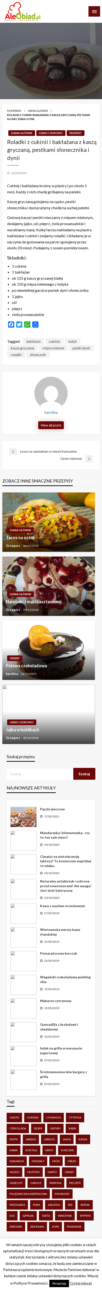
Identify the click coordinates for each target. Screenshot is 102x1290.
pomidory (62, 1194)
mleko (14, 1172)
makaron (16, 1161)
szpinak (28, 1215)
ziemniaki (37, 1226)
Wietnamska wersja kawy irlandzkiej (60, 932)
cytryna (75, 1117)
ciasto (14, 1117)
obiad (69, 1172)
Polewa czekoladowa (26, 665)
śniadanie (74, 1226)
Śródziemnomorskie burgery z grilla (63, 1074)
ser (70, 1204)
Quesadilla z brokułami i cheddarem (59, 1026)
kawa (13, 1150)
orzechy (16, 1183)
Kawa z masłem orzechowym (62, 906)
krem (49, 1150)
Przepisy (76, 133)
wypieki (85, 1215)
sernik (85, 1204)
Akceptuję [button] (59, 1283)
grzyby (55, 1128)
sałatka (54, 1204)
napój (52, 1172)
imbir (72, 1128)
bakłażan (33, 341)
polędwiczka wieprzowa (28, 1194)
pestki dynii (81, 348)
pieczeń (75, 1183)
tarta (46, 1215)
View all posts (51, 425)
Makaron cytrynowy (55, 1001)
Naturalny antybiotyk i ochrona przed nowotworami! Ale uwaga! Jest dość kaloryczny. (65, 885)
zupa (55, 1226)
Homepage (14, 110)
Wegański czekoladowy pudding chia (65, 979)
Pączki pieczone (52, 809)
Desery (15, 658)
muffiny (33, 1172)
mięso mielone (53, 348)
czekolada (17, 1128)
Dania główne (38, 110)
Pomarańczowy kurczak (58, 953)
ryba (36, 1204)
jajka (67, 1139)
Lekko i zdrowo (51, 133)
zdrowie (15, 1226)
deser (38, 1128)
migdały (38, 1161)
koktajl (31, 1150)
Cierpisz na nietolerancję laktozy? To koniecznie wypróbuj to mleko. (65, 861)
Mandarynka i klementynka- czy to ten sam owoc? (65, 835)
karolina (12, 674)
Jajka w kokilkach (22, 729)
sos (12, 1215)
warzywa (65, 1215)
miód (56, 1161)
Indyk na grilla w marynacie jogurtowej (61, 1050)
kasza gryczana (22, 348)
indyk (72, 341)
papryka (55, 1183)
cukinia (54, 341)
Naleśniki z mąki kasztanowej (33, 601)
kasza (83, 1139)
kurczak (67, 1150)
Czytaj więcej (81, 1283)
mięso (72, 1161)
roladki (16, 354)
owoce (36, 1183)
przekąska (17, 1204)
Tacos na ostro (20, 537)
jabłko (49, 1139)
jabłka (31, 1139)
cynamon (53, 1117)
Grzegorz (13, 546)
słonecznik (38, 354)
